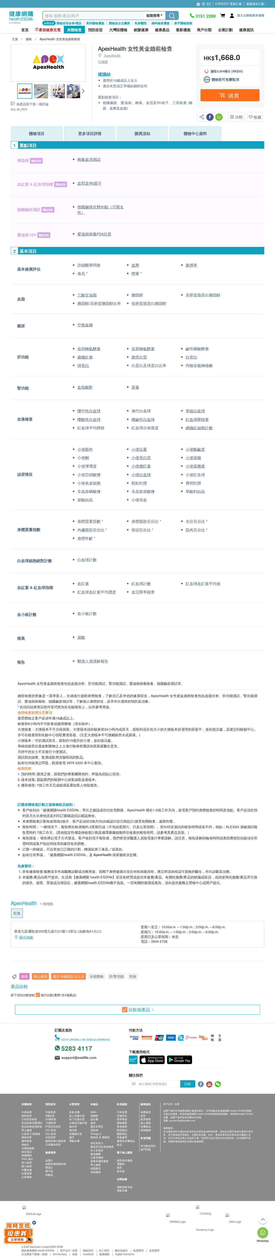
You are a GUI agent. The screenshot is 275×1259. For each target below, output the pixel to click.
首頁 (25, 29)
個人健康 (146, 1122)
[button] (83, 91)
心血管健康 (96, 1157)
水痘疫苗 (50, 1137)
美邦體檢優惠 (95, 23)
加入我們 (104, 1250)
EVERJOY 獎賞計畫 (228, 4)
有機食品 (146, 1126)
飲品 (119, 1144)
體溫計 (49, 1167)
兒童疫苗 (50, 1112)
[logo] (21, 24)
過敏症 (25, 1144)
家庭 (75, 1254)
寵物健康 (122, 1122)
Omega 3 (95, 1133)
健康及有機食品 (126, 1141)
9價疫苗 (50, 1115)
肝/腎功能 (116, 976)
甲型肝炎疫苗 (53, 1126)
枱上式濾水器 (77, 1115)
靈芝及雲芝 (96, 1126)
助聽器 (49, 1174)
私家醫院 (141, 23)
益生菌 (94, 1119)
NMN (93, 1112)
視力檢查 (26, 1162)
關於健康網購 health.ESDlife (37, 1250)
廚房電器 (122, 1119)
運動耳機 (122, 1190)
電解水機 (74, 1141)
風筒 (119, 1167)
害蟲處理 (122, 1137)
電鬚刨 (121, 1164)
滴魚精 (94, 1130)
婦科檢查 (26, 1115)
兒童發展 (26, 1173)
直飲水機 (74, 1112)
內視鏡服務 (27, 1148)
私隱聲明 (138, 1250)
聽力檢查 (26, 1166)
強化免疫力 (96, 1143)
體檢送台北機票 (119, 23)
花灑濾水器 (75, 1133)
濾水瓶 (73, 1130)
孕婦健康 (95, 1172)
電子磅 (49, 1171)
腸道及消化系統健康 (102, 1146)
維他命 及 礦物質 (100, 1137)
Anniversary (60, 1254)
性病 (132, 976)
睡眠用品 (122, 1133)
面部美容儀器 (124, 1160)
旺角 (17, 913)
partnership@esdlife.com (182, 1120)
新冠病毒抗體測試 (31, 1122)
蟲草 (93, 1122)
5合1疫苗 (50, 1130)
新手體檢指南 (183, 23)
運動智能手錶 (124, 1187)
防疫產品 (122, 1130)
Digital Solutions (124, 1254)
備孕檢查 (26, 1141)
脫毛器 (121, 1171)
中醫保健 (26, 1170)
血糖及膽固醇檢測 (55, 1164)
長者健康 (122, 1126)
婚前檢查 (26, 1137)
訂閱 (188, 1084)
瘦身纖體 (95, 1154)
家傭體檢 (26, 1155)
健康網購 (104, 1254)
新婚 (44, 1254)
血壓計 (49, 1160)
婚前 (24, 976)
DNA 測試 (27, 1159)
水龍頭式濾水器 (78, 1122)
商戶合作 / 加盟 (68, 1250)
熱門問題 (146, 1149)
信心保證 (40, 976)
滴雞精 (94, 1115)
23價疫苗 (50, 1119)
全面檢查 (26, 1112)
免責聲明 (154, 1250)
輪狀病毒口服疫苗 (55, 1141)
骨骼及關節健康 (99, 1161)
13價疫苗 (50, 1122)
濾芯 (71, 1137)
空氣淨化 (122, 1115)
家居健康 (146, 1119)
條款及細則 (121, 1250)
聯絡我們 (88, 1250)
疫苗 (143, 1115)
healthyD (88, 1254)
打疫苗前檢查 (29, 1119)
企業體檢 (26, 1177)
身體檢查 (146, 1112)
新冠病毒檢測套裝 (31, 1126)
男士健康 (26, 1130)
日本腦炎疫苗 (53, 1144)
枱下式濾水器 (77, 1119)
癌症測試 (26, 1151)
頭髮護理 (95, 1168)
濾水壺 (73, 1126)
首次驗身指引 (148, 1145)
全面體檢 (97, 976)
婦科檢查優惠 (160, 23)
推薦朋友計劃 (255, 4)
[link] (32, 1213)
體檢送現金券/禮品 (69, 23)
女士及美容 (96, 1150)
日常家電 (122, 1112)
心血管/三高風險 (30, 1133)
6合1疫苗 (50, 1133)
